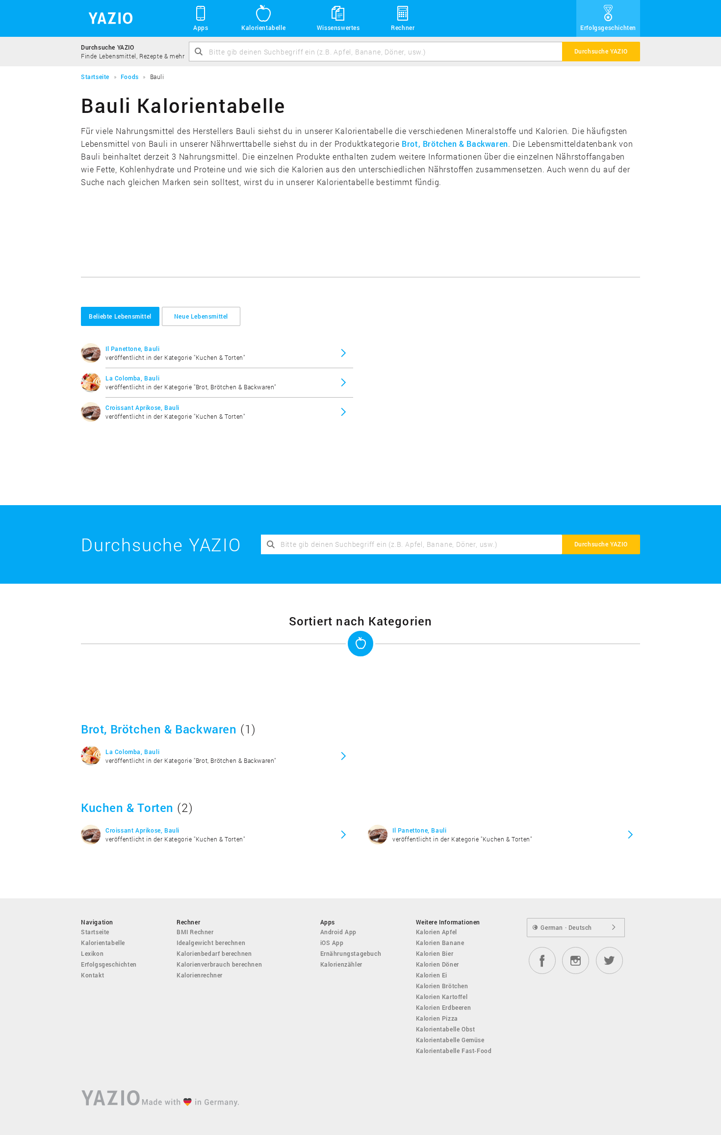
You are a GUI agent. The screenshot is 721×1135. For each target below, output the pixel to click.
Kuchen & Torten (127, 807)
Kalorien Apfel (436, 932)
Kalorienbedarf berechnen (214, 953)
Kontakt (92, 975)
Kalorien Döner (437, 964)
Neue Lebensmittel (201, 316)
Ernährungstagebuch (351, 953)
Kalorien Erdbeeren (443, 1007)
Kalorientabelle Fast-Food (454, 1050)
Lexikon (92, 953)
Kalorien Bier (435, 953)
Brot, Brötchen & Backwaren (455, 143)
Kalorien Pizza (437, 1018)
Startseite (95, 932)
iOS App (332, 942)
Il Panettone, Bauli (132, 348)
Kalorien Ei (432, 975)
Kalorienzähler (341, 964)
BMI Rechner (195, 932)
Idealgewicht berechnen (211, 942)
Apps (200, 27)
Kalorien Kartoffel (442, 996)
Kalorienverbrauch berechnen (219, 964)
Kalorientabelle (263, 27)
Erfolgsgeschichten (608, 27)
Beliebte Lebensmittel (120, 316)
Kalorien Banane (440, 942)
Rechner (402, 27)
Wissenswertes (338, 27)
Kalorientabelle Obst (445, 1029)
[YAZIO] (107, 18)
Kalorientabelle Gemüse (450, 1040)
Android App (338, 932)
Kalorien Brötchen (442, 986)
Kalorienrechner (200, 975)
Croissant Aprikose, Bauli (142, 407)
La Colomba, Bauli (132, 378)
